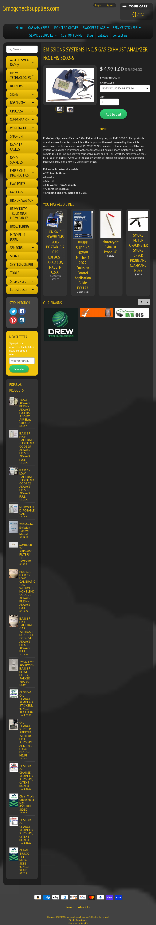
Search (70, 907)
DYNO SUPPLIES (16, 160)
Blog (90, 35)
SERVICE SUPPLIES (41, 35)
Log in (98, 5)
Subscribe (19, 369)
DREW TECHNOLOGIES (20, 75)
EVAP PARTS (17, 183)
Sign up (110, 5)
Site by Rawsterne (78, 920)
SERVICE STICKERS (125, 27)
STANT (14, 256)
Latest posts (18, 289)
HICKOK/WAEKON (21, 200)
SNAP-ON (16, 136)
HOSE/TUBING (19, 226)
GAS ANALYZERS (38, 27)
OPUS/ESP (17, 111)
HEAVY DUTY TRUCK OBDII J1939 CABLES (19, 213)
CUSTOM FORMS (71, 35)
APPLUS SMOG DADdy (19, 62)
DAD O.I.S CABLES (16, 147)
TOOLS (14, 272)
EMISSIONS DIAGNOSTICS (19, 173)
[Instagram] (22, 320)
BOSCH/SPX (17, 102)
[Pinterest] (13, 320)
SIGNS (14, 94)
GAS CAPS (16, 191)
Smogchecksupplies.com (31, 8)
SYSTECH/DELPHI (21, 264)
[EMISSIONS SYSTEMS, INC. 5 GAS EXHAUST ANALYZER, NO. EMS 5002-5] (60, 109)
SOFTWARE (107, 83)
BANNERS (16, 86)
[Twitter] (13, 311)
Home (20, 27)
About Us (84, 907)
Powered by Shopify (78, 923)
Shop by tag (18, 281)
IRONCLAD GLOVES (66, 27)
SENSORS (16, 247)
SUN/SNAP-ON (19, 119)
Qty (102, 96)
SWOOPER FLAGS (94, 27)
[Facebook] (22, 311)
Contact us (120, 35)
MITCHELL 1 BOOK (17, 237)
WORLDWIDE (18, 127)
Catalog (102, 35)
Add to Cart (113, 114)
